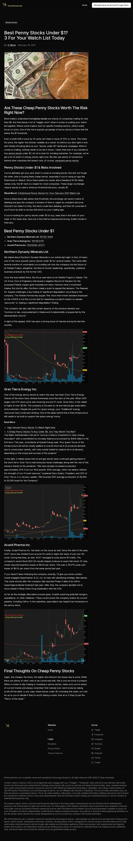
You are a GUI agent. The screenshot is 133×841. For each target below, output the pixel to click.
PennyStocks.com (14, 777)
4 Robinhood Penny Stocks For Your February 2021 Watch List (48, 193)
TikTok (98, 758)
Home (84, 5)
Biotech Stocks (11, 22)
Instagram (99, 739)
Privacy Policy (54, 748)
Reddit (97, 748)
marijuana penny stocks (67, 160)
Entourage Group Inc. (62, 777)
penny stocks (15, 153)
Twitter (97, 730)
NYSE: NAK (46, 237)
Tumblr (97, 762)
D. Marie (12, 45)
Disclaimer (52, 744)
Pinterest (98, 753)
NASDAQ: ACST (36, 245)
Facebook (99, 734)
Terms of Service (55, 753)
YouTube (98, 744)
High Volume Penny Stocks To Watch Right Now (31, 427)
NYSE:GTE (37, 241)
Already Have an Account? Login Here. (111, 5)
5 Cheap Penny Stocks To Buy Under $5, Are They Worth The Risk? (41, 431)
